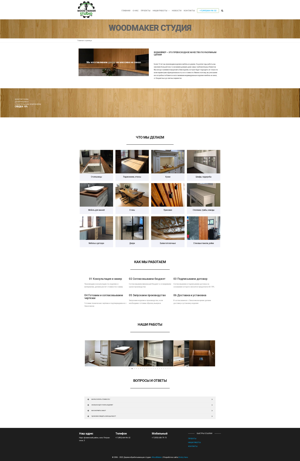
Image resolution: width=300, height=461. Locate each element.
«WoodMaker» (156, 457)
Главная (126, 10)
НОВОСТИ (176, 10)
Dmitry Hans (183, 457)
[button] (134, 368)
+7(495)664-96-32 (208, 10)
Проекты (145, 10)
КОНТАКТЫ (189, 10)
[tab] (150, 399)
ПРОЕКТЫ (192, 439)
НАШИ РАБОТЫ (160, 10)
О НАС (136, 10)
